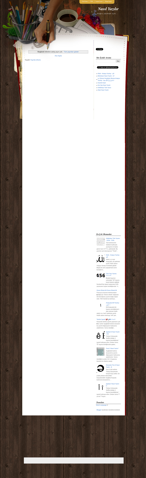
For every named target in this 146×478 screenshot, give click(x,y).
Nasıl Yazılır (108, 9)
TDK (91, 1)
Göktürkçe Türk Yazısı (104, 87)
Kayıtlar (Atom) (36, 60)
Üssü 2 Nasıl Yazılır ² (112, 348)
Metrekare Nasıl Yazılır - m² (106, 76)
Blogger (99, 410)
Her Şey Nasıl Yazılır (104, 85)
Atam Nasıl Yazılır (103, 90)
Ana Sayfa (58, 56)
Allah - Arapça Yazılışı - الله (106, 73)
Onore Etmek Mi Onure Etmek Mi (107, 290)
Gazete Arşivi (99, 1)
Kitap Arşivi (108, 1)
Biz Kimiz (85, 1)
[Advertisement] (108, 162)
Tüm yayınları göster (71, 52)
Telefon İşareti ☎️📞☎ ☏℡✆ (106, 319)
